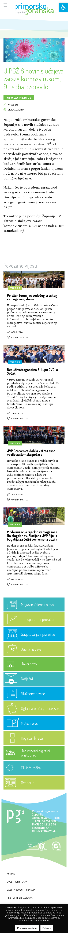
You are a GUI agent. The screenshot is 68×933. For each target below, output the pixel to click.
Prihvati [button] (47, 928)
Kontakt (11, 874)
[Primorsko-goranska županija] (34, 9)
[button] (63, 7)
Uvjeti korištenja (17, 882)
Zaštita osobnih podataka (21, 890)
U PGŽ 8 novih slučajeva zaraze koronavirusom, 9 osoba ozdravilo (33, 78)
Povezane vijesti (20, 265)
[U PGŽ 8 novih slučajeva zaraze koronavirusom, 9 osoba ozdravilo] (34, 61)
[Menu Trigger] (5, 5)
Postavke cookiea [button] (27, 928)
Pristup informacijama (19, 898)
